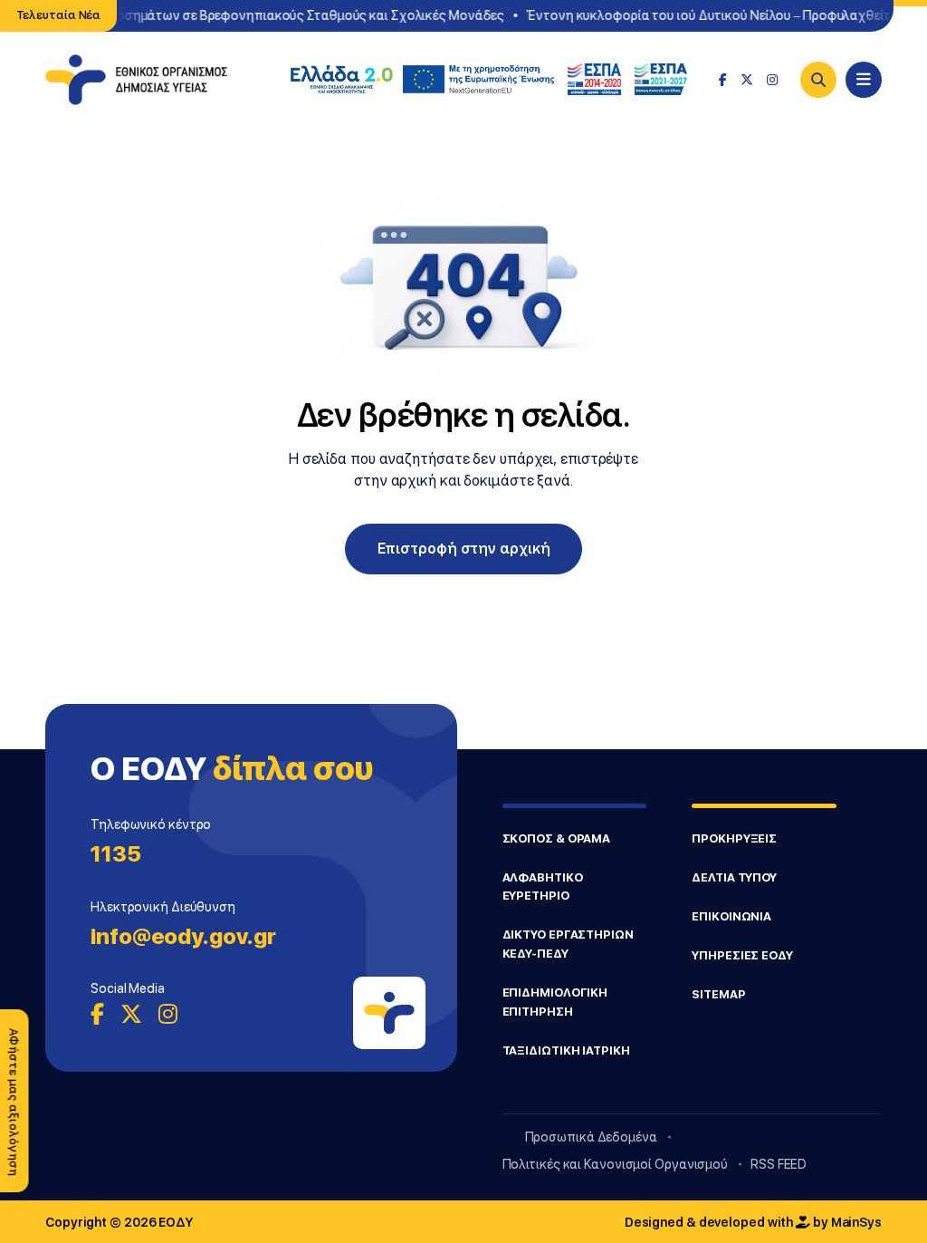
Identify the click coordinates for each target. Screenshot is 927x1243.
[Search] (818, 80)
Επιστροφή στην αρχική (463, 548)
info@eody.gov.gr (183, 936)
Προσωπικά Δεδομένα (591, 1137)
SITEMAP (718, 994)
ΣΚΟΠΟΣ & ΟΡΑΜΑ (556, 838)
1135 (116, 854)
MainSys (856, 1222)
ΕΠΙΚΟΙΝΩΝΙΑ (731, 916)
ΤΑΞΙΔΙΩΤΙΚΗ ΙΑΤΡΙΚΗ (566, 1050)
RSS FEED (778, 1164)
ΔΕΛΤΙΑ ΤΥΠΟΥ (734, 877)
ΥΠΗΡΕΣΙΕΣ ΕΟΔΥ (742, 955)
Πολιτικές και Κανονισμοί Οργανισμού (615, 1164)
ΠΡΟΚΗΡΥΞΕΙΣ (734, 838)
